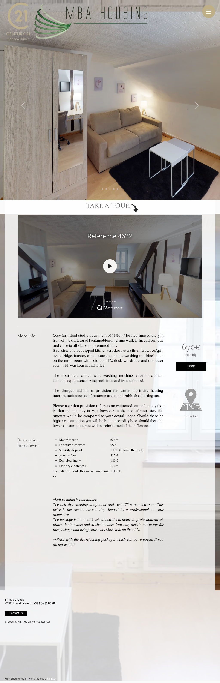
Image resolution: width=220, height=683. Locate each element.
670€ (191, 346)
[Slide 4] (114, 189)
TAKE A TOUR (108, 205)
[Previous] (23, 106)
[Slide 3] (110, 189)
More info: (27, 336)
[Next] (197, 106)
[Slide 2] (106, 189)
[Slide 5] (117, 189)
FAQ (135, 529)
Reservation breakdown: (28, 442)
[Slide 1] (102, 189)
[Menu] (208, 11)
